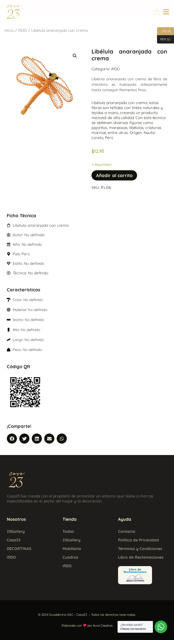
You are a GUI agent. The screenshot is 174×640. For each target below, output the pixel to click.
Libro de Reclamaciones (140, 557)
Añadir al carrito (114, 175)
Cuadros (70, 557)
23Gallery (16, 531)
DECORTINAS (19, 548)
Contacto (126, 531)
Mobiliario (72, 548)
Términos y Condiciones (140, 548)
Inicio (9, 30)
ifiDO (22, 30)
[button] (75, 56)
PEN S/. (164, 39)
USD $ (163, 30)
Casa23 (13, 540)
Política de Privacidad (138, 540)
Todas (68, 531)
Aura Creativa (102, 625)
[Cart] (157, 11)
